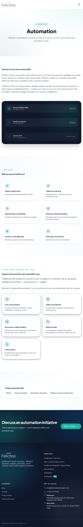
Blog (3, 488)
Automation (48, 473)
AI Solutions (50, 476)
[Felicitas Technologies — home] (8, 4)
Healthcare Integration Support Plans (57, 465)
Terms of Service (8, 499)
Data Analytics (49, 469)
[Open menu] (79, 4)
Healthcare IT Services (52, 458)
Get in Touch (69, 426)
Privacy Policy (7, 495)
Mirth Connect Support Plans (54, 462)
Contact (4, 492)
